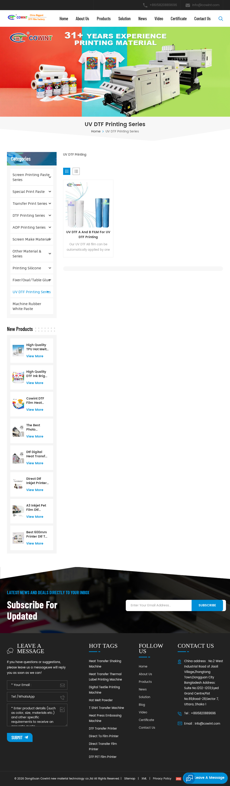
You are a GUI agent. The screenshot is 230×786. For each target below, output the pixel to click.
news (142, 18)
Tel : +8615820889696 (200, 713)
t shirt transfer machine (106, 708)
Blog (142, 705)
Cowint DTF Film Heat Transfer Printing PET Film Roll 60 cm (35, 400)
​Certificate (179, 18)
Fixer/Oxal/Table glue (31, 280)
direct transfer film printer (103, 747)
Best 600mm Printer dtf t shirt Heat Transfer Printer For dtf (37, 534)
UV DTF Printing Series (32, 292)
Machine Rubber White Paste (27, 306)
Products (104, 18)
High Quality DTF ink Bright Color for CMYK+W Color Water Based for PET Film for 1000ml (37, 374)
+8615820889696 (163, 5)
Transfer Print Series (30, 203)
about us (82, 18)
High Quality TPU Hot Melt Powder (36, 347)
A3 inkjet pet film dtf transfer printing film (36, 507)
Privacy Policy (162, 779)
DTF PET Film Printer (103, 757)
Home (64, 18)
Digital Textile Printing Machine (104, 690)
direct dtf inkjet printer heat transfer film (37, 481)
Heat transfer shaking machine (105, 664)
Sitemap (129, 779)
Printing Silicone (27, 268)
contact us (202, 18)
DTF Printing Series (29, 215)
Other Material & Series (27, 253)
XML (144, 779)
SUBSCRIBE (207, 605)
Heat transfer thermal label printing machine (105, 677)
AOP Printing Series (29, 227)
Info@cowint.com (205, 5)
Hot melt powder (101, 700)
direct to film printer (104, 736)
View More (34, 356)
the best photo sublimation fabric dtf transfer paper (36, 427)
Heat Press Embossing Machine (105, 718)
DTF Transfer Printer (103, 728)
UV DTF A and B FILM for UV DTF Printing (88, 235)
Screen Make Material (31, 239)
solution (124, 18)
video (159, 18)
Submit (17, 737)
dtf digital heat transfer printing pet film (37, 454)
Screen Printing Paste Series (31, 177)
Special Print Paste (29, 191)
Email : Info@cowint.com (202, 723)
